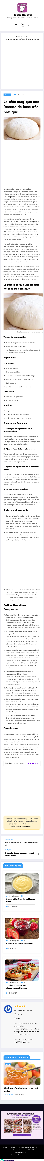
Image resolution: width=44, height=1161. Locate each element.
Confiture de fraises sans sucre (19, 943)
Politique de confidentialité (26, 1150)
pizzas (12, 197)
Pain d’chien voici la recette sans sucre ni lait (22, 844)
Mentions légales (12, 1150)
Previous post (9, 839)
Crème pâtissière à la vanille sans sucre (20, 900)
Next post (8, 850)
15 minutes (31, 343)
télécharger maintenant (21, 826)
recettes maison (25, 274)
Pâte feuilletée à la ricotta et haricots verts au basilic (20, 1090)
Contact (13, 1147)
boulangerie (33, 221)
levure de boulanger (28, 376)
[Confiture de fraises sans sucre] (22, 928)
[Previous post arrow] (38, 842)
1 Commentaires (21, 95)
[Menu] (16, 25)
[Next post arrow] (38, 854)
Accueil (5, 1147)
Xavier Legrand (14, 896)
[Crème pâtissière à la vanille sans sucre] (22, 883)
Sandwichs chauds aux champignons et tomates (16, 986)
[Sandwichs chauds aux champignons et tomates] (22, 970)
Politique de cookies (20, 1152)
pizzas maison (16, 254)
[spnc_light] (28, 25)
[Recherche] (23, 25)
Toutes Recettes (23, 15)
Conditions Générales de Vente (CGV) (28, 1147)
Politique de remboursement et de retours (21, 1155)
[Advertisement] (22, 63)
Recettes (7, 95)
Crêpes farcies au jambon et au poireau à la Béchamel (21, 854)
